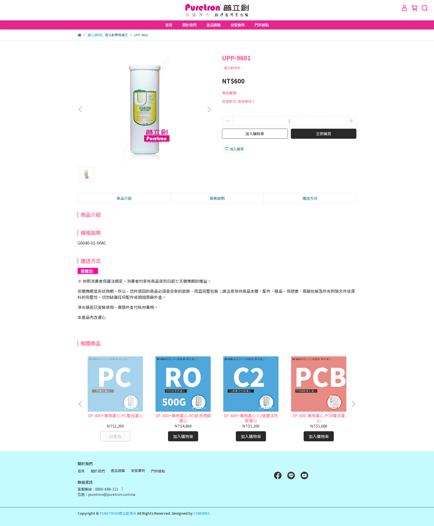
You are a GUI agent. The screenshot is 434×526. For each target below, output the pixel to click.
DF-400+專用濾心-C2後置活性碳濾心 (251, 418)
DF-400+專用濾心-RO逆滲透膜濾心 (183, 418)
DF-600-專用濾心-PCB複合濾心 (319, 418)
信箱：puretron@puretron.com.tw (106, 494)
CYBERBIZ (201, 513)
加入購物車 (254, 133)
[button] (209, 109)
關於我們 (189, 24)
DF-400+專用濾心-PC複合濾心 (115, 415)
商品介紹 (124, 198)
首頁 (168, 24)
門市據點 (262, 24)
